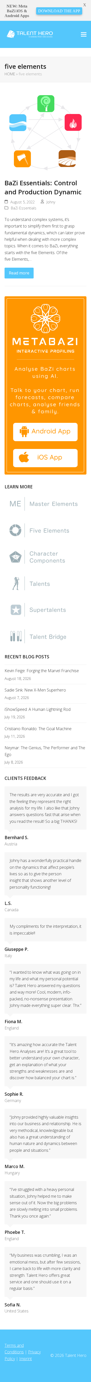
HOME (10, 73)
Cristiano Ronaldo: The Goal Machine (38, 728)
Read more (19, 273)
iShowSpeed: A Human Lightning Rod (38, 709)
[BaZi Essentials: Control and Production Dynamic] (45, 132)
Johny (51, 201)
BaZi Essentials (23, 207)
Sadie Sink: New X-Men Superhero (35, 690)
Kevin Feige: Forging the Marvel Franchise (42, 670)
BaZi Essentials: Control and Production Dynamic (43, 187)
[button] (83, 34)
